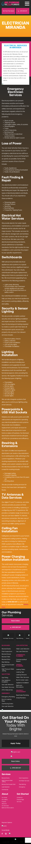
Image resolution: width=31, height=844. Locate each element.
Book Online (15, 621)
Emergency (22, 787)
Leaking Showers (21, 674)
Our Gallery (5, 799)
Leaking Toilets (20, 669)
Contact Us (19, 797)
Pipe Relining (5, 662)
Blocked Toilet (6, 657)
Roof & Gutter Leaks (22, 680)
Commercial (5, 789)
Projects (4, 801)
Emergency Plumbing (8, 696)
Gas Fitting (5, 677)
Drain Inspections (7, 651)
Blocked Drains (6, 649)
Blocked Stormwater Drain (9, 784)
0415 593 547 (23, 11)
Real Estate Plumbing (22, 695)
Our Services (5, 805)
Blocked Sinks (6, 659)
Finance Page (20, 799)
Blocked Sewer (6, 654)
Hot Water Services (24, 780)
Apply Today (16, 743)
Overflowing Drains (7, 703)
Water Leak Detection (22, 649)
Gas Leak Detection (8, 684)
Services (19, 801)
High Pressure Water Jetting (7, 781)
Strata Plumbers (21, 698)
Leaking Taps (20, 672)
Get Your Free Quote (8, 11)
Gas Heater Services (8, 687)
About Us (4, 803)
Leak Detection (6, 787)
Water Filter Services (22, 677)
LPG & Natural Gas (7, 690)
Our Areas (4, 797)
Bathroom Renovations (8, 807)
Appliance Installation (22, 682)
